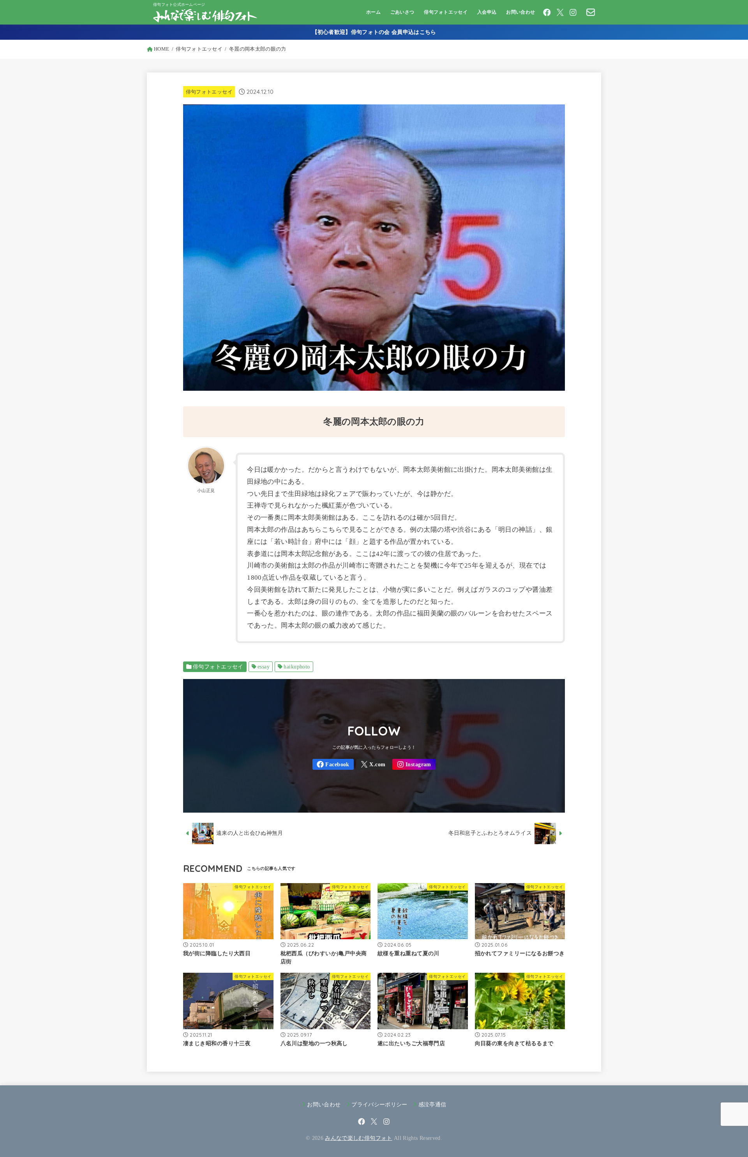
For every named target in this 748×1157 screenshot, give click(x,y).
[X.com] (560, 12)
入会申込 (487, 12)
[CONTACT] (590, 12)
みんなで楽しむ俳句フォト (358, 1138)
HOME (161, 49)
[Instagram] (573, 12)
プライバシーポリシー (379, 1104)
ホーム (373, 12)
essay (264, 667)
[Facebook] (547, 12)
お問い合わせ (520, 12)
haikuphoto (297, 667)
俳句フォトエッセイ (446, 12)
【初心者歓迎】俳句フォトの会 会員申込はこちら (374, 32)
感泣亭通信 (432, 1104)
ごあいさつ (402, 12)
